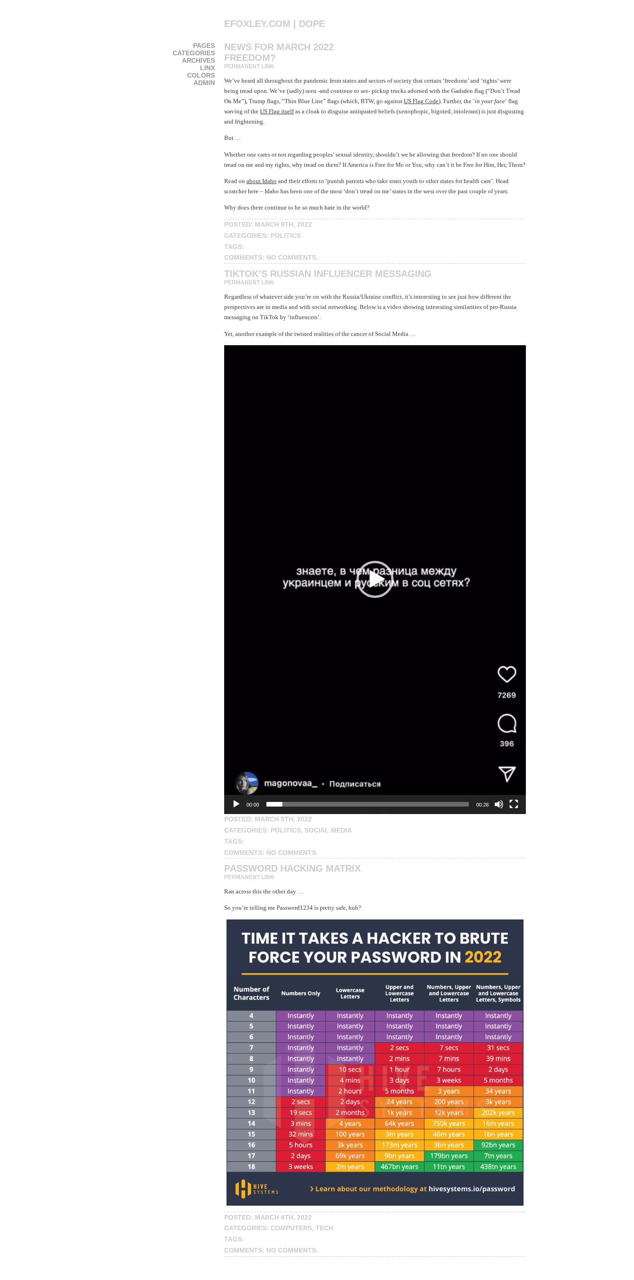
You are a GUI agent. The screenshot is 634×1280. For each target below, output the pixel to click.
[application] (375, 579)
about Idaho (261, 180)
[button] (375, 579)
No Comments (291, 257)
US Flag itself (277, 111)
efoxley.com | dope (274, 24)
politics (286, 235)
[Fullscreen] (513, 804)
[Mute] (499, 804)
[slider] (367, 804)
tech (324, 1228)
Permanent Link (249, 66)
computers (291, 1228)
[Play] (236, 804)
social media (328, 830)
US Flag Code (421, 101)
